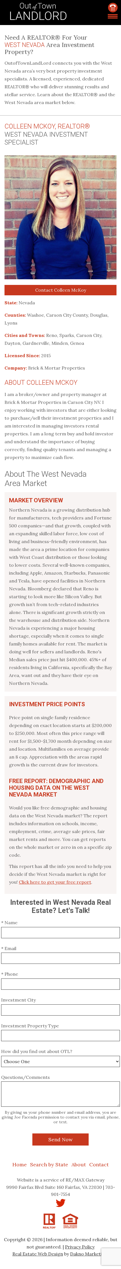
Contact (99, 1164)
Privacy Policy (80, 1247)
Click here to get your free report (55, 882)
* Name (9, 922)
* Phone (9, 974)
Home (19, 1164)
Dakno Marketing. (89, 1254)
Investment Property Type (30, 1026)
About (78, 1164)
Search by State (49, 1164)
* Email (8, 948)
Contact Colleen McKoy (60, 290)
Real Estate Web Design (37, 1254)
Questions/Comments (25, 1077)
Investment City (18, 1000)
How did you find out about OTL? (36, 1051)
